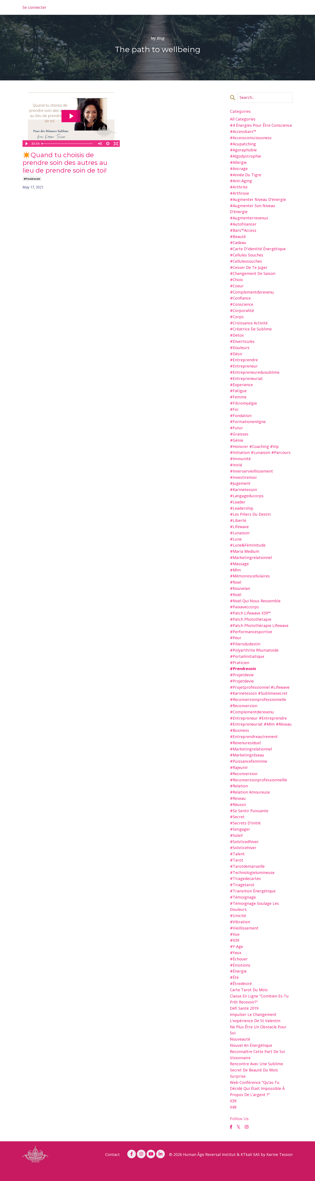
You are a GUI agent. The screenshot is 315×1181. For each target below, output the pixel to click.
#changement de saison (252, 273)
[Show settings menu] (108, 143)
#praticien (239, 662)
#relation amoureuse (250, 792)
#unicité (238, 915)
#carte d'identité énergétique (258, 248)
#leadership (241, 508)
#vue (235, 934)
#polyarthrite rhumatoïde (254, 650)
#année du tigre (245, 174)
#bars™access (243, 230)
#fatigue (238, 390)
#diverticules (242, 341)
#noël (235, 594)
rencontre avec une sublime (256, 1063)
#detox (237, 335)
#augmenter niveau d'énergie (258, 199)
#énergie (238, 971)
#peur (235, 637)
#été (234, 977)
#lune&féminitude (248, 545)
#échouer (239, 958)
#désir (236, 353)
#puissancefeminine (248, 761)
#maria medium (244, 551)
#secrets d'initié (245, 822)
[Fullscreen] (116, 143)
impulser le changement (253, 1014)
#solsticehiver (243, 847)
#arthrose (239, 193)
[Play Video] (26, 143)
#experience (241, 384)
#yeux (235, 952)
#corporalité (242, 310)
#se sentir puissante (249, 810)
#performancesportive (251, 631)
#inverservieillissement (251, 471)
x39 (233, 1100)
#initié (236, 464)
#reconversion (243, 773)
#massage (239, 563)
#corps (237, 316)
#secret (237, 816)
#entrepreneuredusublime (254, 372)
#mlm (235, 569)
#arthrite (239, 187)
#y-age (236, 946)
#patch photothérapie (250, 619)
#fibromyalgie (243, 403)
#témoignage (243, 897)
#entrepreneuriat (246, 378)
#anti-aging (241, 180)
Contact (112, 1154)
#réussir (238, 804)
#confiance (240, 298)
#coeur (237, 285)
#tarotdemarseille (247, 866)
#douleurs (239, 347)
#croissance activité (249, 322)
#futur (236, 427)
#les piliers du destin (250, 514)
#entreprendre (244, 359)
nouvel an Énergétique (251, 1045)
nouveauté (240, 1039)
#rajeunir (239, 767)
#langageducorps (247, 495)
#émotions (240, 965)
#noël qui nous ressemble (255, 600)
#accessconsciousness (251, 137)
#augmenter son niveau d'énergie (252, 208)
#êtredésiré (241, 983)
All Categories (242, 119)
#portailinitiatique (247, 656)
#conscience (241, 304)
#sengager (240, 829)
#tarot (236, 860)
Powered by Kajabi (279, 1174)
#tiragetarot (242, 884)
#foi (234, 409)
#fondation (241, 415)
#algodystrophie (245, 156)
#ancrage (239, 168)
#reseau (238, 798)
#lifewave (239, 526)
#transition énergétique (253, 890)
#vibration (240, 921)
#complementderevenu (252, 292)
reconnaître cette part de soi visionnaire (257, 1054)
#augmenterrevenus (249, 217)
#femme (238, 396)
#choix (236, 279)
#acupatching (243, 143)
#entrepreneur (244, 366)
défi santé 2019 (244, 1008)
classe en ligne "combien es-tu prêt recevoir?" (259, 999)
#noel (235, 582)
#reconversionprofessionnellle (258, 779)
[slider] (67, 143)
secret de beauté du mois (254, 1070)
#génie (236, 440)
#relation (239, 785)
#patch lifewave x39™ (250, 613)
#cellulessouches (246, 261)
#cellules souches (246, 255)
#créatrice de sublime (251, 328)
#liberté (238, 520)
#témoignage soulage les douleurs (254, 906)
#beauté (238, 236)
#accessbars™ (243, 131)
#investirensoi (243, 477)
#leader (237, 502)
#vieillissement (244, 928)
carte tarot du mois (249, 989)
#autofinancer (243, 224)
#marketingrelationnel (251, 557)
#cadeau (238, 242)
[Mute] (100, 143)
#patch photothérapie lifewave (259, 625)
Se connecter (34, 7)
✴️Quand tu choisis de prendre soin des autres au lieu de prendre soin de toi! (64, 162)
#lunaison (239, 532)
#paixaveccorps (244, 606)
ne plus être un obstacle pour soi (258, 1030)
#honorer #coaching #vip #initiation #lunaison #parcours (260, 449)
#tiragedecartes (245, 878)
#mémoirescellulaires (250, 575)
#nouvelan (240, 588)
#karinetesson (243, 489)
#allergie (238, 162)
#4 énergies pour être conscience (261, 125)
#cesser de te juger (248, 267)
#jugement (240, 483)
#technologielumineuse (252, 872)
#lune (236, 539)
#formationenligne (248, 421)
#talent (237, 853)
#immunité (240, 458)
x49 (233, 1107)
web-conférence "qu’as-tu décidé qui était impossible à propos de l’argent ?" (257, 1088)
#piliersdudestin (245, 643)
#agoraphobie (243, 149)
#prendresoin (32, 178)
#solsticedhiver (244, 841)
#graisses (239, 434)
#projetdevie (242, 674)
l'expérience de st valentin (255, 1020)
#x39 (234, 940)
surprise (238, 1076)
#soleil (236, 835)
